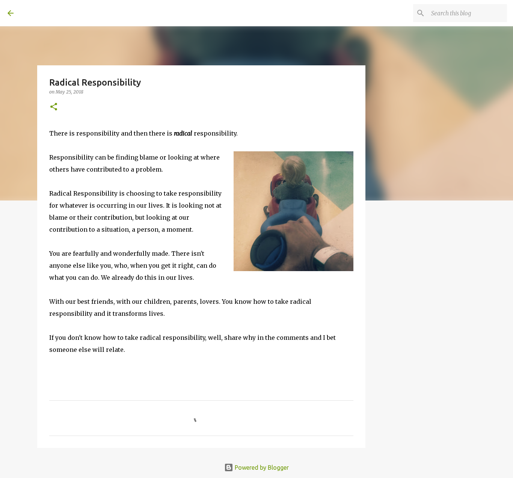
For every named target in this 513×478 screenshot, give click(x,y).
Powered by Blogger (261, 467)
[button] (53, 107)
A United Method (68, 13)
